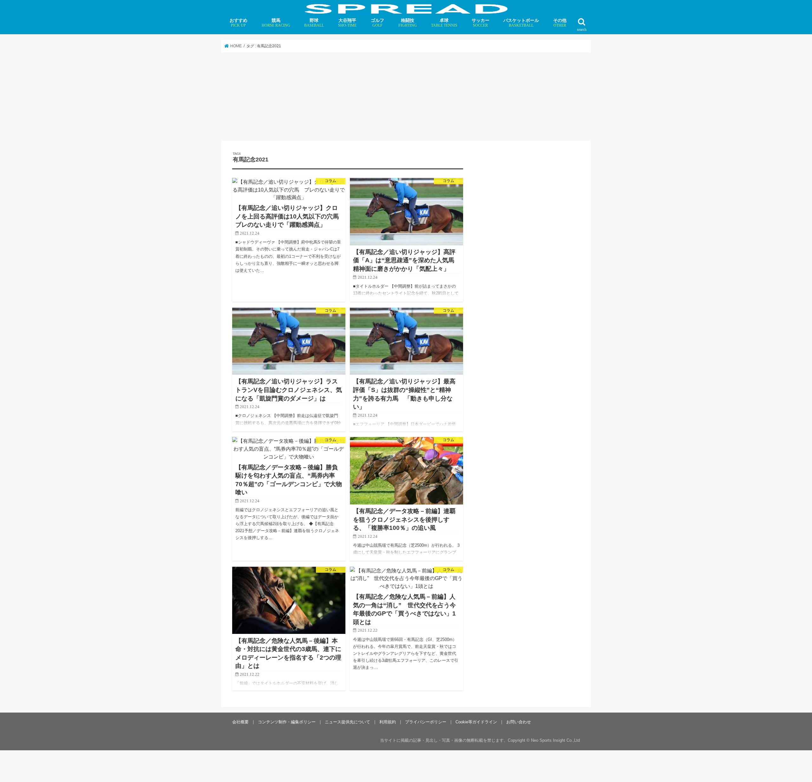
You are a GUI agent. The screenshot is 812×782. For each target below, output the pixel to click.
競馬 (276, 23)
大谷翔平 (347, 23)
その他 (559, 23)
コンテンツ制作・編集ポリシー (287, 722)
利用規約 (387, 722)
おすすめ (238, 23)
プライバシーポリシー (425, 722)
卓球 (444, 23)
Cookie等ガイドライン (476, 722)
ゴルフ (377, 23)
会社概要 (240, 722)
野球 (314, 23)
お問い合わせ (518, 722)
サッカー (480, 23)
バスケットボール (521, 23)
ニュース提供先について (347, 722)
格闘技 (407, 23)
